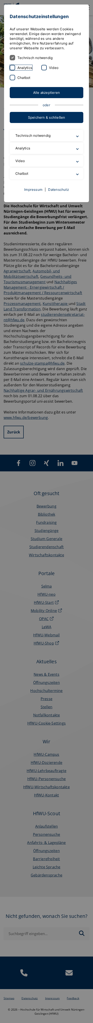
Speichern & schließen (46, 117)
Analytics (24, 68)
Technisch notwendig (35, 58)
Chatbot (23, 78)
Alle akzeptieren (46, 92)
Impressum (33, 194)
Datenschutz (58, 194)
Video (53, 68)
